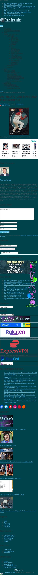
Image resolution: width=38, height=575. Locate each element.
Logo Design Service (14, 81)
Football (14, 41)
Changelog (7, 524)
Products (14, 62)
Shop (9, 70)
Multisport (15, 50)
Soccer (13, 48)
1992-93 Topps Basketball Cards (12, 295)
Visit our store (6, 105)
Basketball (15, 39)
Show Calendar (8, 562)
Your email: (3, 244)
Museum (6, 561)
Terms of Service (8, 538)
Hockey (14, 43)
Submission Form (13, 88)
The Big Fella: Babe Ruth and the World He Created (17, 378)
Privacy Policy (7, 539)
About (5, 521)
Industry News (16, 59)
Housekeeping (16, 57)
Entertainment (17, 53)
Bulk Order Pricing (9, 551)
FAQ (5, 522)
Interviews (15, 60)
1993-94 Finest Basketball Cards (12, 296)
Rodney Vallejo (4, 104)
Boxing (13, 45)
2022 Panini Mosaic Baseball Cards (13, 5)
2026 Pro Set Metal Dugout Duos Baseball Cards (16, 10)
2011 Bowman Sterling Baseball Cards (14, 15)
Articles (10, 36)
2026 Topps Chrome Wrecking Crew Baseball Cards (17, 12)
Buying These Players (10, 567)
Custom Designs (13, 79)
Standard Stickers (14, 76)
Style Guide (7, 525)
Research (14, 64)
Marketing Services (9, 537)
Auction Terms (13, 86)
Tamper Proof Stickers (15, 78)
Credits (6, 541)
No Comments (19, 104)
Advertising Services (9, 535)
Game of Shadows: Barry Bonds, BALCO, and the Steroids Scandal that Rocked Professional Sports (19, 395)
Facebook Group (8, 564)
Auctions (10, 84)
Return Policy (7, 549)
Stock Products (13, 72)
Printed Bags (12, 74)
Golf (12, 46)
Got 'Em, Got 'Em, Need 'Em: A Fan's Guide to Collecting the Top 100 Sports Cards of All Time (20, 389)
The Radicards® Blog (9, 572)
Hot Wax (14, 55)
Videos (9, 67)
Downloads (7, 552)
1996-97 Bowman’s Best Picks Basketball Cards (16, 293)
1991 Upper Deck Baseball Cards (12, 13)
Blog (11, 33)
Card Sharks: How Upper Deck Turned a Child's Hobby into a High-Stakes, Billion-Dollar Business (20, 381)
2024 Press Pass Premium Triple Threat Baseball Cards (18, 3)
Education (15, 52)
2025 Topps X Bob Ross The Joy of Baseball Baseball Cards (19, 6)
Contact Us (7, 526)
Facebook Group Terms (10, 565)
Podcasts (10, 66)
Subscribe (12, 30)
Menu (1, 26)
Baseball (14, 38)
